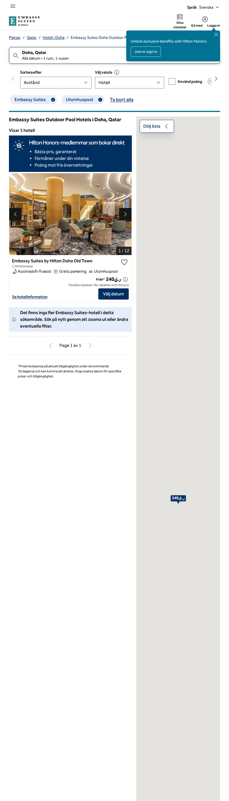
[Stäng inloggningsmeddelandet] (216, 34)
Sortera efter (30, 72)
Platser (15, 37)
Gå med (196, 25)
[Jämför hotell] (214, 81)
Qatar (32, 37)
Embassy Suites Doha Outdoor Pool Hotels (107, 37)
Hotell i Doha (54, 37)
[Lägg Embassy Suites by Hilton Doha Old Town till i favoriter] (124, 262)
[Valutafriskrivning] (116, 72)
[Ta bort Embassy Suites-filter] (53, 99)
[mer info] (125, 279)
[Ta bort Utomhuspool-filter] (100, 99)
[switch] (214, 81)
